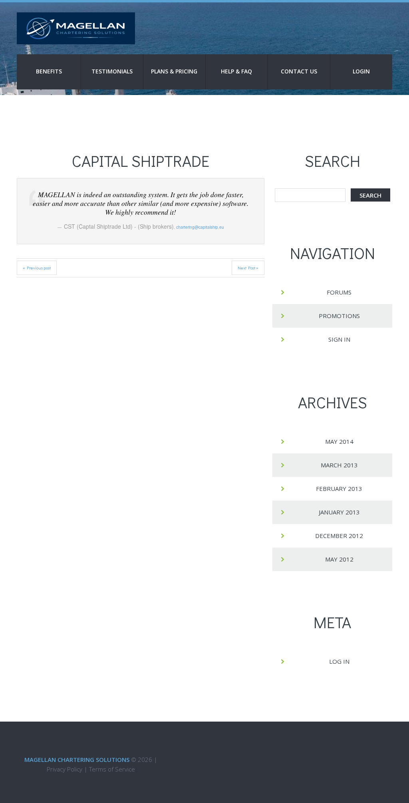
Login (361, 71)
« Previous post (37, 268)
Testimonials (112, 71)
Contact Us (299, 71)
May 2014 (339, 441)
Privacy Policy (64, 769)
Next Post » (248, 268)
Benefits (49, 71)
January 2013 (339, 512)
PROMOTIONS (339, 316)
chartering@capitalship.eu (200, 227)
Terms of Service (112, 769)
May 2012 (339, 559)
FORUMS (339, 292)
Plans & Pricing (174, 71)
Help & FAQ (236, 71)
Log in (339, 661)
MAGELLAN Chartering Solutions (76, 759)
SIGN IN (339, 339)
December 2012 (339, 536)
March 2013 (339, 465)
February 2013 (339, 488)
